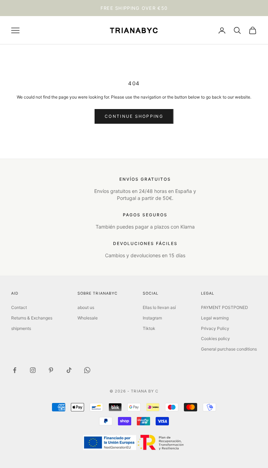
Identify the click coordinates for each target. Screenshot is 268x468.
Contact (19, 307)
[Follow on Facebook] (14, 370)
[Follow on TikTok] (69, 370)
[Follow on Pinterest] (50, 370)
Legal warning (215, 318)
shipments (21, 328)
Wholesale (87, 318)
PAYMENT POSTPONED (224, 307)
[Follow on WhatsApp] (87, 370)
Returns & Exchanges (31, 318)
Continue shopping (134, 116)
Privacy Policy (215, 328)
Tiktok (149, 328)
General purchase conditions (229, 349)
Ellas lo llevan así (159, 307)
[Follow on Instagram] (32, 370)
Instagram (152, 318)
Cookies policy (215, 338)
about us (85, 307)
